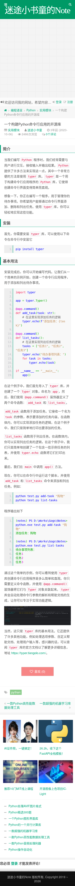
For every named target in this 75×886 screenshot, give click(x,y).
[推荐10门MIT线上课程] (21, 771)
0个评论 (51, 134)
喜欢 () (39, 671)
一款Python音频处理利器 (25, 843)
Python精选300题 (20, 812)
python (15, 692)
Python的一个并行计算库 (25, 824)
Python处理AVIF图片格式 (25, 806)
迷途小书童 (35, 130)
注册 (70, 102)
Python (31, 110)
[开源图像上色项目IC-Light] (56, 771)
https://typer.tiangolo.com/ (28, 653)
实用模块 (45, 110)
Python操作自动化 (20, 849)
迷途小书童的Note (19, 877)
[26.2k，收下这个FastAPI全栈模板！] (56, 731)
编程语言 (16, 110)
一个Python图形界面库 (23, 818)
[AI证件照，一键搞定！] (21, 731)
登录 (59, 102)
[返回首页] (5, 110)
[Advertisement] (37, 58)
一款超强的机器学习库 (55, 703)
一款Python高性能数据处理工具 (19, 705)
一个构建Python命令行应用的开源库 (32, 124)
